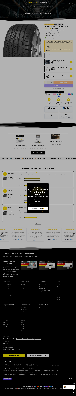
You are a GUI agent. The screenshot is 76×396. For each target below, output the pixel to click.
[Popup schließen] (48, 184)
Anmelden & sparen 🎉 (38, 208)
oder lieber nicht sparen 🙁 (38, 211)
